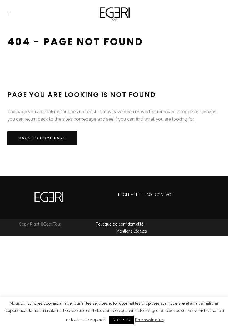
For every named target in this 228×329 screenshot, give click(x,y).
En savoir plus (149, 319)
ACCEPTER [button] (121, 320)
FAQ (148, 195)
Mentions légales (131, 231)
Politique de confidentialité (119, 224)
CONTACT (164, 195)
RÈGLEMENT (130, 195)
